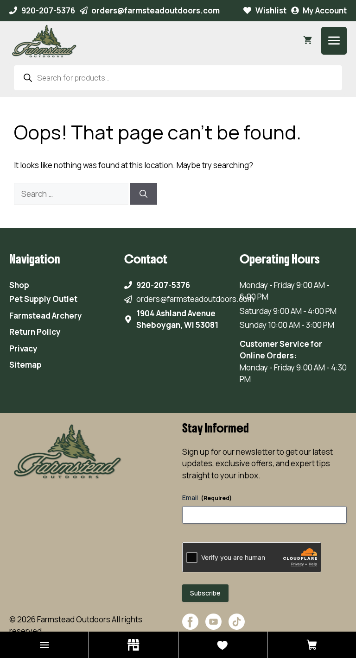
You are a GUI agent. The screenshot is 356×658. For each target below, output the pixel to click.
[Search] (143, 194)
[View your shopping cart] (307, 41)
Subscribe (205, 593)
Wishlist (270, 10)
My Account (325, 10)
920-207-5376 (48, 10)
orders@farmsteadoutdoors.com (155, 10)
